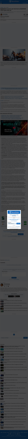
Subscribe (18, 223)
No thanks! (14, 225)
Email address (9, 222)
